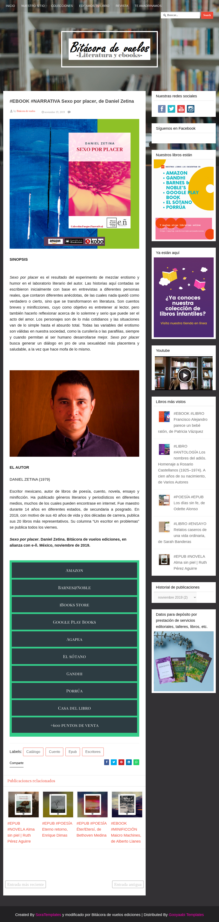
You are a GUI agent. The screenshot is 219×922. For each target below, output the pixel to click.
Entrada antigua (128, 884)
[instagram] (190, 109)
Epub (73, 752)
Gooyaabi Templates (186, 915)
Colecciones (62, 5)
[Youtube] (181, 109)
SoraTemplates (48, 915)
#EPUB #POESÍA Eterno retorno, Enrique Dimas (57, 829)
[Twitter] (171, 109)
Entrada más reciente (25, 884)
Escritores (93, 752)
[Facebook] (162, 109)
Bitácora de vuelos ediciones (116, 915)
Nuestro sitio (33, 5)
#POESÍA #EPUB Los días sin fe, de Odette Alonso (189, 503)
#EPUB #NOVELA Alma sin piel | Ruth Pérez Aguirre (190, 562)
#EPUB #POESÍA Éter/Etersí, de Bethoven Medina (92, 829)
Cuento (54, 752)
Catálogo (33, 752)
